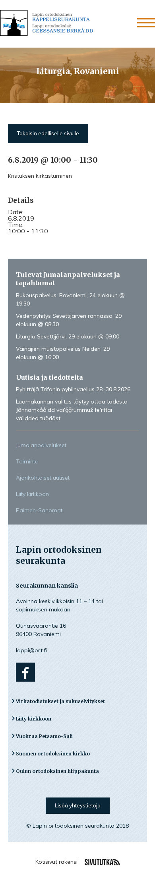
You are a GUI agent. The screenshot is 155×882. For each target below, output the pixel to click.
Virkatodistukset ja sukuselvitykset (60, 701)
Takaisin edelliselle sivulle (48, 133)
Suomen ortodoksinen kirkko (53, 754)
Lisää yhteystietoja (78, 805)
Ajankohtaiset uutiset (43, 477)
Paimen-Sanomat (39, 510)
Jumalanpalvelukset (41, 445)
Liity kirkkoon (32, 494)
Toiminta (27, 461)
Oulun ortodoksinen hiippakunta (57, 771)
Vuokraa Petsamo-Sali (44, 736)
